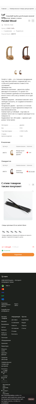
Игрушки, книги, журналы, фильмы (4, 352)
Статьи (24, 328)
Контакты (15, 334)
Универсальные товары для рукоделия (22, 8)
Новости (14, 325)
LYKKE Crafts (10, 28)
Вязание (4, 321)
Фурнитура (4, 346)
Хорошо (31, 399)
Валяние (4, 330)
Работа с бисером (4, 334)
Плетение (4, 337)
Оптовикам (15, 328)
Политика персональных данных (5, 304)
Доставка (14, 320)
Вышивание (5, 324)
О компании (15, 322)
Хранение (4, 343)
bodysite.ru (5, 311)
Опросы (24, 325)
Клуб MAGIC (25, 320)
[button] (29, 184)
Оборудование (6, 340)
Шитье (3, 327)
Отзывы (14, 331)
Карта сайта (16, 304)
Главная (3, 8)
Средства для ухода (4, 358)
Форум (24, 322)
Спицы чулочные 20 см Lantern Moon (14, 225)
